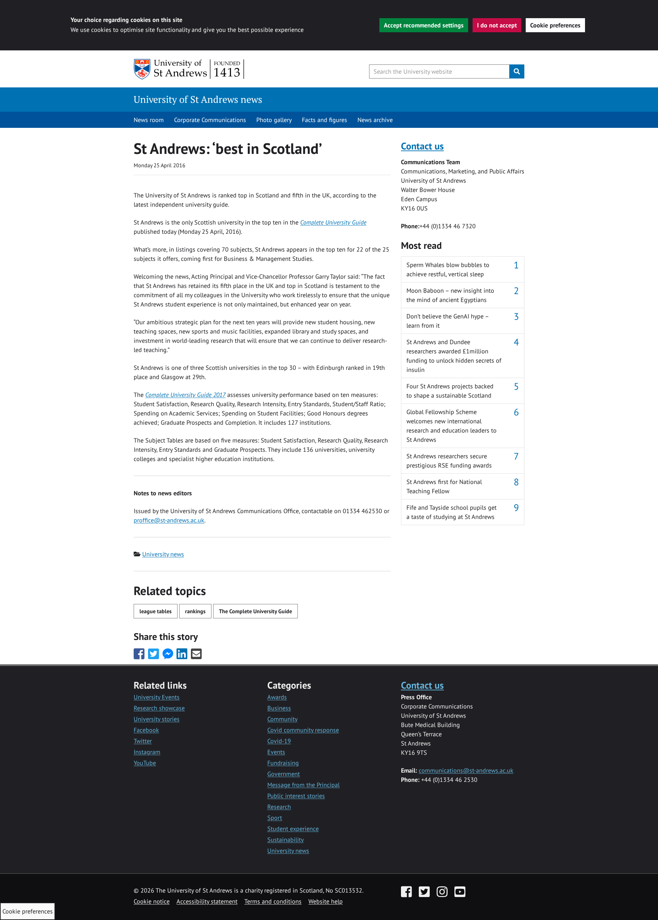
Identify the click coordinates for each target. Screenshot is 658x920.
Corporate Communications (210, 120)
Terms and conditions (273, 901)
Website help (325, 901)
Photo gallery (274, 120)
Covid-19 (279, 741)
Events (276, 752)
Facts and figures (324, 120)
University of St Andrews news (198, 99)
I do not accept (497, 25)
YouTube (145, 763)
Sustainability (285, 840)
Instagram (147, 752)
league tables (155, 611)
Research (279, 807)
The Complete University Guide (255, 611)
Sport (274, 818)
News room (149, 120)
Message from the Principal (303, 785)
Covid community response (303, 730)
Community (282, 719)
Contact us (422, 146)
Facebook (146, 730)
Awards (277, 697)
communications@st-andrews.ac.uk (466, 770)
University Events (157, 697)
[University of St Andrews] (189, 69)
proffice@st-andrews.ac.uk (169, 520)
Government (283, 774)
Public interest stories (296, 796)
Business (279, 708)
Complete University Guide (333, 222)
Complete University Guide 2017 (185, 395)
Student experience (293, 829)
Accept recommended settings (424, 25)
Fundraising (283, 763)
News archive (375, 120)
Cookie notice (152, 901)
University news (163, 554)
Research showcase (159, 708)
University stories (157, 719)
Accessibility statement (206, 901)
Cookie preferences (555, 25)
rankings (195, 611)
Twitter (143, 741)
